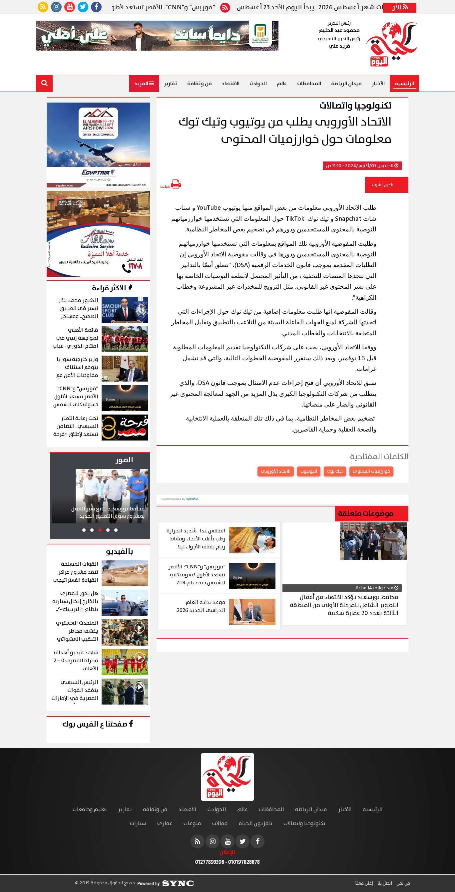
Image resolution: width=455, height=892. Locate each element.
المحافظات (309, 83)
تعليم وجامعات (90, 809)
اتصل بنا (384, 883)
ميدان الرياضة (346, 83)
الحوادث (258, 83)
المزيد (141, 83)
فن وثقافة (199, 83)
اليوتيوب (308, 471)
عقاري (165, 823)
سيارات (138, 823)
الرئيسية (404, 83)
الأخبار (378, 83)
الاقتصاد (230, 83)
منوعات (192, 823)
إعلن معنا (364, 883)
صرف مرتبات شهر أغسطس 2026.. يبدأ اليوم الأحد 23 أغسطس (344, 8)
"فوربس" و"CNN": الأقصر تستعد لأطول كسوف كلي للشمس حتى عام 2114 (133, 8)
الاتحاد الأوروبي (275, 471)
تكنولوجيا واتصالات (304, 823)
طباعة (165, 186)
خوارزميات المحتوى (371, 471)
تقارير (170, 83)
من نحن (402, 883)
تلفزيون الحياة (255, 823)
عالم (282, 83)
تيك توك (335, 471)
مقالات (220, 823)
